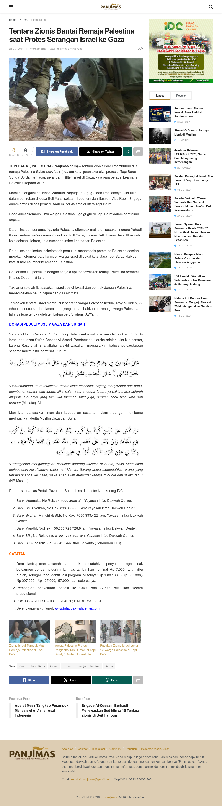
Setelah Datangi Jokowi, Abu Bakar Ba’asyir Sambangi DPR (193, 180)
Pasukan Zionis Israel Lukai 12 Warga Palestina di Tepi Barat (119, 649)
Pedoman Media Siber (155, 749)
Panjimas (110, 797)
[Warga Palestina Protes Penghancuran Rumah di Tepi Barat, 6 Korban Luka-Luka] (75, 631)
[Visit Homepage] (111, 6)
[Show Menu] (11, 6)
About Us (67, 749)
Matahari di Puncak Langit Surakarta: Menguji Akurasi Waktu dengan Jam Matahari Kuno (193, 304)
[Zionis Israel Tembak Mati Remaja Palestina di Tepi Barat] (29, 631)
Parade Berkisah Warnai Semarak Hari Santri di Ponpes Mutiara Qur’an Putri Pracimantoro (193, 204)
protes (67, 666)
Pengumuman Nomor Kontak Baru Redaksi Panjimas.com (188, 112)
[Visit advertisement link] (181, 51)
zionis (109, 666)
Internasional (38, 19)
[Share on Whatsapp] (127, 151)
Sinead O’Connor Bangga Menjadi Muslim (191, 132)
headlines (38, 666)
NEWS (24, 19)
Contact (83, 749)
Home (12, 19)
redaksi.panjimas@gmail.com (91, 779)
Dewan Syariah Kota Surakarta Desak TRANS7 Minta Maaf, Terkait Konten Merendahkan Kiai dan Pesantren (192, 232)
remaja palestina (88, 666)
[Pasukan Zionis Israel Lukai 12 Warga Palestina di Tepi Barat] (120, 631)
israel (54, 666)
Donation (131, 749)
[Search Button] (211, 6)
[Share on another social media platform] (138, 151)
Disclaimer (98, 749)
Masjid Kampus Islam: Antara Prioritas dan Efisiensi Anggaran (189, 258)
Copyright (115, 749)
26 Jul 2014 (16, 48)
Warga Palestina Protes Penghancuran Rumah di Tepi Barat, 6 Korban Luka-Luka (75, 649)
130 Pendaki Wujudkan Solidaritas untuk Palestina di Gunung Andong (192, 280)
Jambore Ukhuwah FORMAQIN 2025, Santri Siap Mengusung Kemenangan (190, 156)
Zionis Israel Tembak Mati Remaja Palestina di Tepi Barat (26, 649)
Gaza (22, 666)
